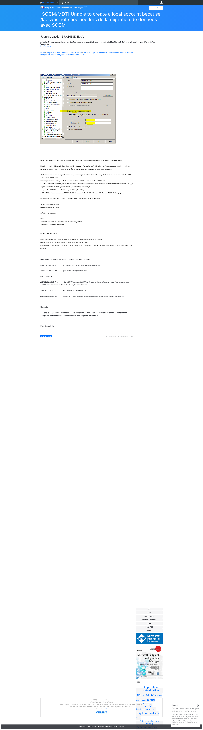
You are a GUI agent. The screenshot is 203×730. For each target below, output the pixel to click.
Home (149, 609)
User (161, 2)
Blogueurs (50, 53)
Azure (150, 695)
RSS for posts (45, 46)
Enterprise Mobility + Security (149, 722)
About (149, 612)
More (85, 7)
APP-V (140, 695)
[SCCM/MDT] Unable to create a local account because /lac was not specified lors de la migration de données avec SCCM (100, 19)
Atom (149, 631)
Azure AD (158, 695)
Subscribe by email (149, 620)
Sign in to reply (46, 336)
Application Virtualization (151, 689)
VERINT (105, 709)
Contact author (149, 616)
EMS (138, 717)
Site (57, 2)
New (157, 8)
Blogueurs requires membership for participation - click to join (101, 726)
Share (149, 623)
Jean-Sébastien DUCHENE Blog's (69, 53)
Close (197, 705)
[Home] (47, 3)
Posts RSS (149, 627)
